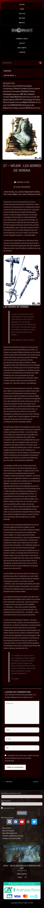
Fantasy (24, 91)
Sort (39, 102)
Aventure (19, 86)
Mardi (16, 97)
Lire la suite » (22, 874)
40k (4, 86)
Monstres (22, 97)
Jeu (25, 94)
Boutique (22, 18)
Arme (6, 192)
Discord (9, 91)
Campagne (28, 86)
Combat (23, 89)
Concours (30, 88)
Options (12, 100)
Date (4, 91)
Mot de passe (5, 801)
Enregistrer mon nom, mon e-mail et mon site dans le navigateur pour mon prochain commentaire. (22, 758)
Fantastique (16, 91)
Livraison (6, 97)
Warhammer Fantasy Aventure (14, 108)
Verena (24, 194)
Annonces (7, 71)
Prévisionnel (18, 102)
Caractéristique (8, 88)
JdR (21, 94)
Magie (12, 97)
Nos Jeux (22, 13)
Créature (37, 88)
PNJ (33, 100)
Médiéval (6, 100)
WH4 (28, 108)
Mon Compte (22, 48)
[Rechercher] (40, 63)
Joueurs (31, 94)
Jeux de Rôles (9, 75)
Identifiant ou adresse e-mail (11, 793)
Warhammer (16, 105)
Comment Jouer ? (22, 39)
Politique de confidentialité (11, 838)
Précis (38, 100)
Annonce (9, 86)
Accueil (22, 4)
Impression (15, 94)
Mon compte (6, 828)
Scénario (32, 102)
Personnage (27, 100)
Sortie (5, 105)
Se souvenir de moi (8, 808)
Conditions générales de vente (12, 836)
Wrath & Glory (35, 108)
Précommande (8, 102)
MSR (38, 97)
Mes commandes (8, 831)
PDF (17, 99)
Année (14, 86)
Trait (8, 105)
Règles (25, 102)
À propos (22, 52)
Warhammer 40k (28, 105)
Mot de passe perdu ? (7, 817)
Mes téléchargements (9, 833)
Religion (15, 194)
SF (37, 102)
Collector (16, 89)
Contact (22, 43)
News (22, 9)
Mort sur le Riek (31, 97)
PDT (21, 100)
